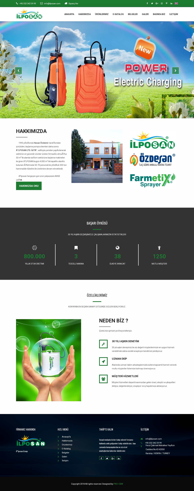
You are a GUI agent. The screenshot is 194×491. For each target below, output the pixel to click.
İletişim (173, 14)
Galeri (145, 14)
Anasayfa (69, 14)
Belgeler (133, 14)
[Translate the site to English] (176, 3)
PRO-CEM (118, 484)
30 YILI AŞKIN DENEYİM (125, 341)
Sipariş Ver (73, 3)
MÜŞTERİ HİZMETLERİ (125, 376)
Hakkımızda (84, 14)
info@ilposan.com (52, 3)
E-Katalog (118, 14)
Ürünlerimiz (102, 14)
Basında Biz (159, 14)
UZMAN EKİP (119, 358)
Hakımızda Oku (29, 185)
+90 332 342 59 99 (27, 3)
